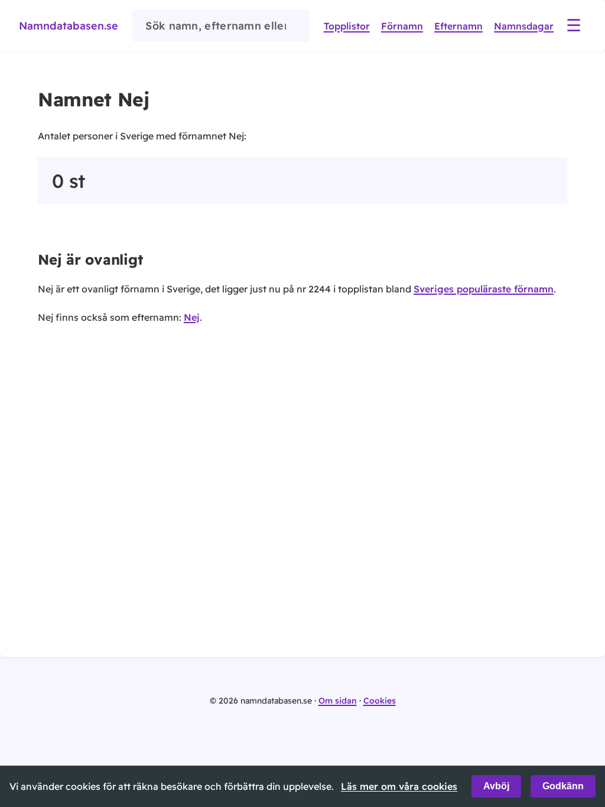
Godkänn (563, 786)
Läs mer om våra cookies (399, 786)
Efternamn (458, 26)
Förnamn (402, 26)
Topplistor (347, 26)
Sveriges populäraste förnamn (484, 289)
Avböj (496, 786)
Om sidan (337, 700)
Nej (192, 317)
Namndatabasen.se (68, 25)
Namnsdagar (524, 26)
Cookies (379, 700)
